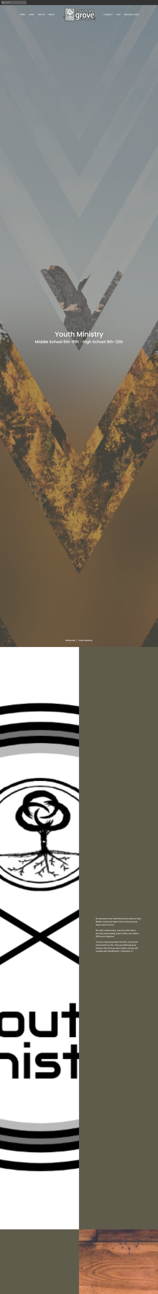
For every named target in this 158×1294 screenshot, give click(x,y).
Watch (41, 14)
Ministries (70, 640)
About (52, 14)
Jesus (31, 14)
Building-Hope (131, 14)
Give (118, 14)
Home (22, 14)
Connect (108, 14)
